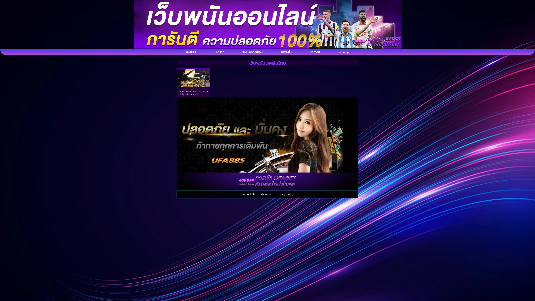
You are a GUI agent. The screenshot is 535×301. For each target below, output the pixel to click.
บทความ (315, 52)
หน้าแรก (219, 52)
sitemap (343, 52)
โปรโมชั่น (286, 52)
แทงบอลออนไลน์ (252, 52)
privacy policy (285, 194)
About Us (265, 194)
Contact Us (248, 194)
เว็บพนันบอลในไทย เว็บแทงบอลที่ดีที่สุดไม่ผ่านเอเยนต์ (193, 92)
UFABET (191, 52)
